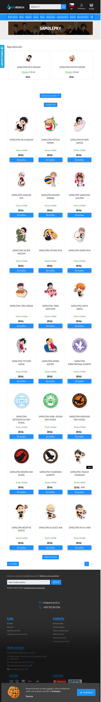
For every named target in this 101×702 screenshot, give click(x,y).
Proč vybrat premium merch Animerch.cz (20, 662)
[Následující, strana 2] (86, 564)
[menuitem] (11, 17)
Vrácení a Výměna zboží (60, 631)
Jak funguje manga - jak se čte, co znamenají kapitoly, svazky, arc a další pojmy (26, 657)
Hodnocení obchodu (12, 631)
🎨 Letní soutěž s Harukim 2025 (16, 669)
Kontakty (9, 623)
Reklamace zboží (57, 634)
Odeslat (55, 582)
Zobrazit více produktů (48, 96)
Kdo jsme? (9, 627)
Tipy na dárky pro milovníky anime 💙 (18, 666)
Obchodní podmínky (59, 638)
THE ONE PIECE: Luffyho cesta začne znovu (20, 653)
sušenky (49, 688)
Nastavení (28, 696)
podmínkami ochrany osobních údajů (33, 588)
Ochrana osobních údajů (60, 641)
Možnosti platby (57, 623)
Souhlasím (86, 692)
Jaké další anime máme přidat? (16, 634)
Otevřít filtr (49, 105)
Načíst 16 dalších (49, 557)
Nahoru (13, 564)
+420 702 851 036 (50, 607)
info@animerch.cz (50, 602)
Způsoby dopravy (58, 627)
